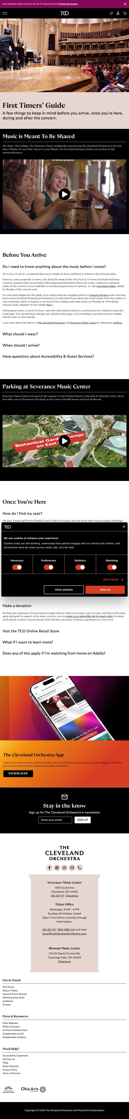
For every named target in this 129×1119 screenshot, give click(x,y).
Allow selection (64, 589)
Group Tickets (10, 990)
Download (18, 773)
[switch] (48, 567)
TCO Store (8, 987)
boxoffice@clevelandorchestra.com (64, 934)
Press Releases (10, 1023)
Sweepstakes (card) (13, 1034)
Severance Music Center (83, 323)
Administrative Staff (13, 997)
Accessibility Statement (15, 1056)
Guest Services (10, 1066)
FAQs (5, 1063)
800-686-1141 (66, 930)
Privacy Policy (10, 1070)
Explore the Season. (68, 4)
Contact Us (9, 1059)
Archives (117, 323)
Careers (7, 1005)
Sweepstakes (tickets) (14, 1037)
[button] (5, 13)
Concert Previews (99, 295)
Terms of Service (11, 1073)
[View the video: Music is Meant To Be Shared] (64, 194)
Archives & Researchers (15, 1030)
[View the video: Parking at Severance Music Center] (64, 441)
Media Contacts (11, 1027)
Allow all (105, 589)
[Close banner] (124, 527)
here (49, 305)
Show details (111, 579)
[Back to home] (64, 13)
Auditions (8, 1001)
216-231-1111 (57, 896)
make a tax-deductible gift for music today (89, 616)
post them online (106, 286)
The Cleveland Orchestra (51, 323)
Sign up (82, 820)
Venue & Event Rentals (15, 994)
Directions (72, 896)
